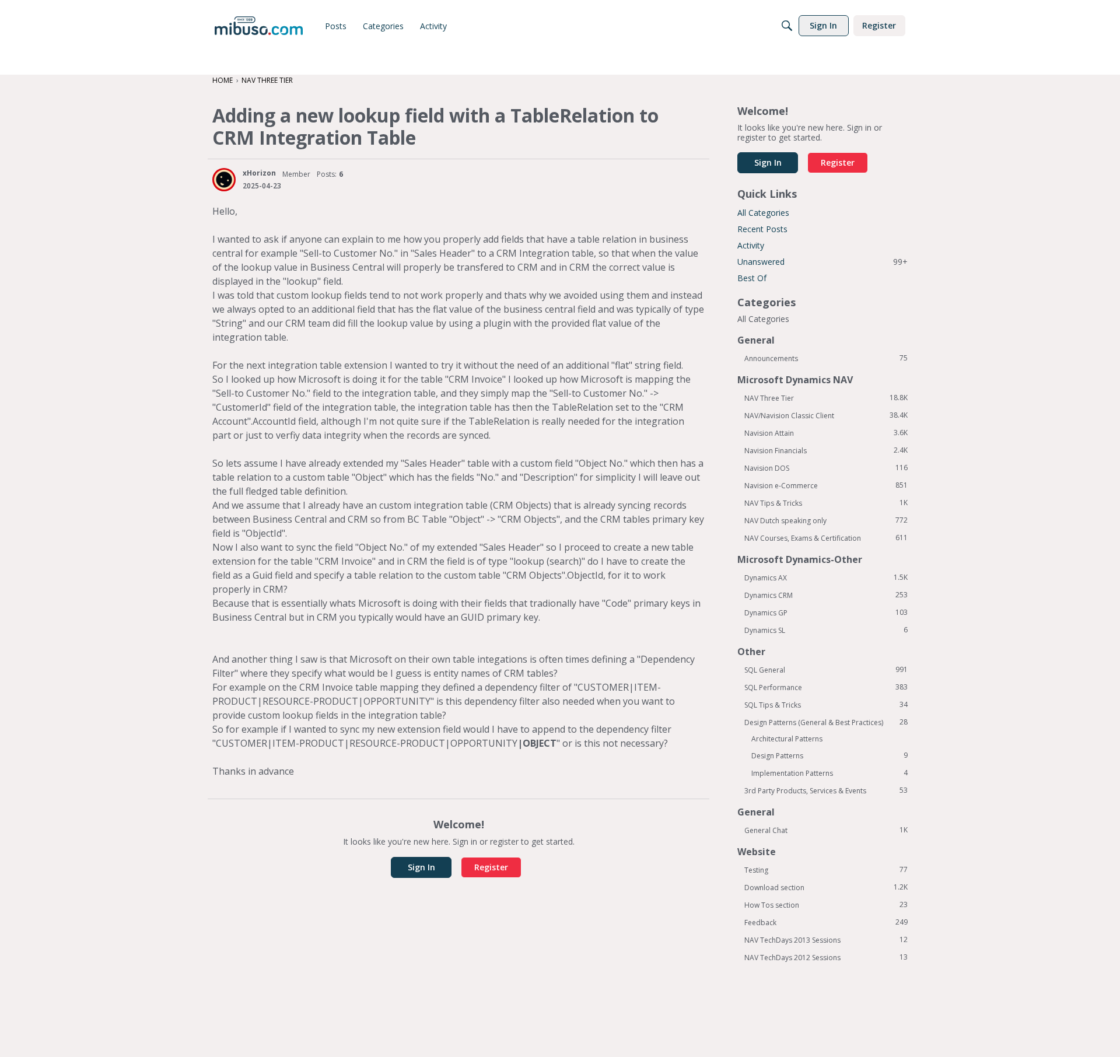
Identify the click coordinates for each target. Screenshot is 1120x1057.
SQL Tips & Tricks (826, 704)
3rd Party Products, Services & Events (826, 790)
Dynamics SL (826, 630)
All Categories (763, 212)
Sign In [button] (421, 867)
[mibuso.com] (259, 25)
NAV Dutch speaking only (826, 520)
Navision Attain (826, 433)
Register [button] (491, 867)
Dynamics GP (826, 612)
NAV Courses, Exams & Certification (826, 538)
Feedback (826, 922)
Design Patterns (829, 755)
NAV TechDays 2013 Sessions (826, 940)
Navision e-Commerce (826, 485)
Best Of (751, 278)
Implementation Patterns (829, 773)
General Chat (826, 830)
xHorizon (259, 173)
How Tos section (826, 905)
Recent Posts (762, 229)
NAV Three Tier (826, 398)
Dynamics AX (826, 577)
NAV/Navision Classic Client (826, 415)
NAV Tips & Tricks (826, 503)
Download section (826, 887)
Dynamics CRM (826, 595)
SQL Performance (826, 687)
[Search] (786, 25)
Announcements (826, 358)
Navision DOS (826, 468)
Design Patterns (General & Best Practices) (826, 722)
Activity (750, 245)
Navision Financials (826, 450)
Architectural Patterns (786, 738)
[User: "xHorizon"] (224, 179)
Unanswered (822, 261)
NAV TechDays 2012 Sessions (826, 957)
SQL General (826, 669)
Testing (826, 869)
